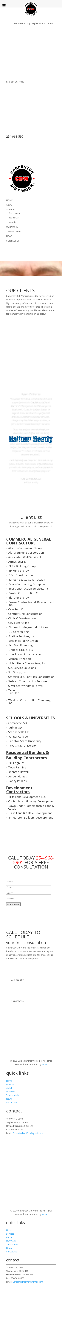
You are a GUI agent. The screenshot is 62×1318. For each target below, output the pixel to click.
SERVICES (10, 209)
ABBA (44, 1064)
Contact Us (11, 1102)
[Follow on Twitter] (25, 1153)
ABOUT (10, 204)
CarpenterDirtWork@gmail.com (27, 1133)
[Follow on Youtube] (37, 1153)
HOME (9, 200)
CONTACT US (13, 240)
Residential (13, 217)
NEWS (9, 236)
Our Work (10, 1091)
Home (9, 1080)
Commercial (14, 213)
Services (10, 1084)
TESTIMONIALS (14, 231)
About (9, 1088)
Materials (12, 222)
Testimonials (12, 1095)
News (9, 1098)
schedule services (31, 973)
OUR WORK (12, 226)
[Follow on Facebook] (31, 1153)
